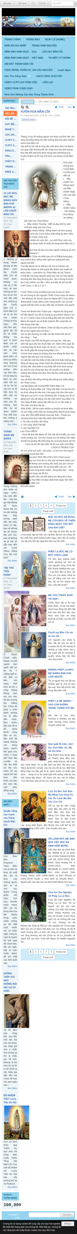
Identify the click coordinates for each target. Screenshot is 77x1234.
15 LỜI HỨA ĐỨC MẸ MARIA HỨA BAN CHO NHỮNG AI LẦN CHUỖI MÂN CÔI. (10, 204)
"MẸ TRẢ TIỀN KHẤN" (9, 571)
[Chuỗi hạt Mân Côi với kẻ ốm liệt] (33, 645)
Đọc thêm (12, 424)
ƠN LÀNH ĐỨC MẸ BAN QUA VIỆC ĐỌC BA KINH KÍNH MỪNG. (61, 842)
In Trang (22, 497)
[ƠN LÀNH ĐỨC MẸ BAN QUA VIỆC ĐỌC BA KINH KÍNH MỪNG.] (33, 855)
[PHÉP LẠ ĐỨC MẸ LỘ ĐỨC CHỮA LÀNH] (33, 569)
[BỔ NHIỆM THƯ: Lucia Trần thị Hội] (16, 1123)
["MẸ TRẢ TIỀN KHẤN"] (16, 621)
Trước (61, 107)
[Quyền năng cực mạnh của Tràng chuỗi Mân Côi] (16, 841)
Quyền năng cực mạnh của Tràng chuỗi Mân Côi (10, 818)
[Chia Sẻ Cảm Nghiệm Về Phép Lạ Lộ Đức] (33, 907)
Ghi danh (22, 3)
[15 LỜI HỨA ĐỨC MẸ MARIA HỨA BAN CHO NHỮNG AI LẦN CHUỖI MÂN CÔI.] (16, 243)
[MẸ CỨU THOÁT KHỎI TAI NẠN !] (33, 610)
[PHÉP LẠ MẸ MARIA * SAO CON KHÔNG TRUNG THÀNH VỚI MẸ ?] (33, 719)
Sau (70, 107)
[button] (17, 76)
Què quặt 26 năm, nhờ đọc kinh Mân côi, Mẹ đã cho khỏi (60, 747)
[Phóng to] (27, 107)
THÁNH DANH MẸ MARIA (9, 435)
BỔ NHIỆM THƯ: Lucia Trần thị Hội (10, 1099)
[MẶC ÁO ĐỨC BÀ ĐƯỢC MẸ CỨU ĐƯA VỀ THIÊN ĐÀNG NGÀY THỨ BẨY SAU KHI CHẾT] (33, 524)
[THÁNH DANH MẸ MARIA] (16, 469)
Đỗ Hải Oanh (28, 120)
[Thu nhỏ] (22, 107)
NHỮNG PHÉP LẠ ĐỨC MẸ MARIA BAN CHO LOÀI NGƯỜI (61, 673)
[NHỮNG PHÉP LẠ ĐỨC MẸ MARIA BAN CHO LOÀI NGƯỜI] (33, 682)
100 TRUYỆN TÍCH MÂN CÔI (10, 183)
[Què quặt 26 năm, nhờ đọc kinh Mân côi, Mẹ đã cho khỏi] (33, 752)
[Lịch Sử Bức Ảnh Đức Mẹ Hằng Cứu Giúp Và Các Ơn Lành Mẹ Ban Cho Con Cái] (33, 806)
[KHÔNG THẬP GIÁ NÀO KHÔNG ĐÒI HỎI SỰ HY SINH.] (16, 1011)
